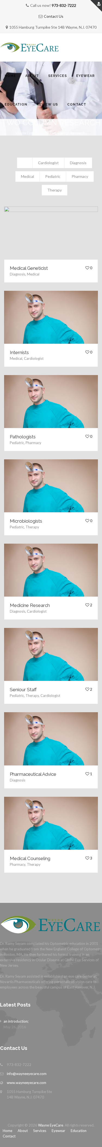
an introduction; (16, 1021)
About (32, 76)
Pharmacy (80, 176)
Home (10, 76)
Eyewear (85, 76)
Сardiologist (48, 162)
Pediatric (52, 176)
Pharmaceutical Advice (33, 774)
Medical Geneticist (29, 268)
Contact (76, 104)
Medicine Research (30, 605)
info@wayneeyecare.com (27, 1073)
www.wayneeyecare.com (26, 1082)
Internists (19, 352)
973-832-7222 (64, 5)
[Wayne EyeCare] (30, 47)
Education (16, 104)
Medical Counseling (30, 858)
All (25, 162)
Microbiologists (26, 521)
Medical (27, 176)
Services (57, 76)
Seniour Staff (23, 689)
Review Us (47, 104)
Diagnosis (78, 162)
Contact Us (53, 16)
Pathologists (23, 436)
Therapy (54, 190)
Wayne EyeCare (50, 1125)
